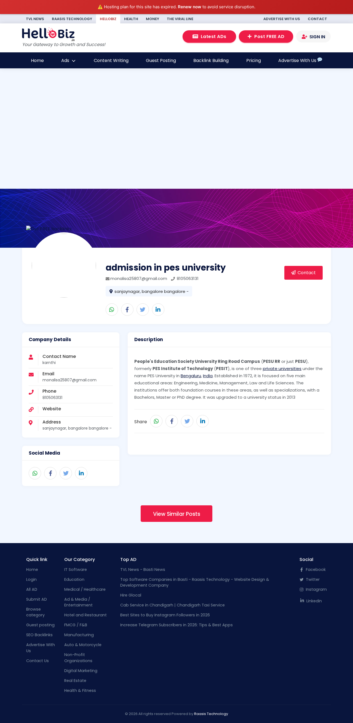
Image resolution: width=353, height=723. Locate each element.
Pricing (253, 60)
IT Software (75, 569)
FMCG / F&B (75, 625)
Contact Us (37, 660)
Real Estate (75, 680)
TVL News (35, 18)
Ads (65, 60)
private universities (282, 368)
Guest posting (40, 625)
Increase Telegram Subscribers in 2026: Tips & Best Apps (176, 625)
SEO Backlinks (39, 635)
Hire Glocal (130, 595)
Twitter (312, 579)
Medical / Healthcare (85, 589)
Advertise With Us (281, 18)
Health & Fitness (80, 690)
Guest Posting (161, 60)
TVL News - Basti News (142, 569)
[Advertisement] (176, 130)
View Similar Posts (176, 514)
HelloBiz (108, 18)
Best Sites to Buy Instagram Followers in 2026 (165, 615)
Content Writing (111, 60)
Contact (317, 18)
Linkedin (313, 601)
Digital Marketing (80, 670)
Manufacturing (79, 635)
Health (131, 18)
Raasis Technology (72, 18)
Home (37, 60)
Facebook (315, 569)
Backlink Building (211, 60)
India (208, 376)
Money (152, 18)
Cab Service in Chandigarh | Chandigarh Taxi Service (172, 605)
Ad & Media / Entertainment (78, 602)
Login (31, 579)
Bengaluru (191, 376)
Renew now (189, 6)
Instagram (316, 589)
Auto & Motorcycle (82, 645)
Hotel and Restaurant (85, 615)
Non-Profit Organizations (78, 657)
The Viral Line (180, 18)
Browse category (35, 612)
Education (74, 579)
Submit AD (36, 599)
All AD (31, 589)
